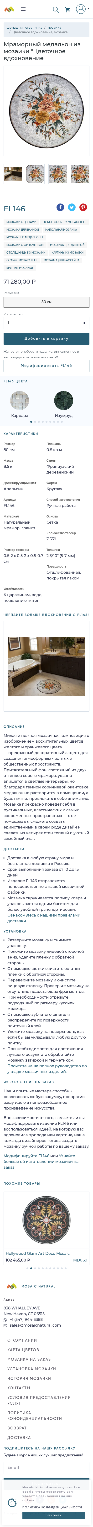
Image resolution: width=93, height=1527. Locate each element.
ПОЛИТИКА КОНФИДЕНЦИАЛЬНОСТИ (34, 1416)
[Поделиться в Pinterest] (83, 207)
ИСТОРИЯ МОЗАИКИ (29, 1379)
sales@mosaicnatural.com (35, 1325)
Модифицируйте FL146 (26, 1156)
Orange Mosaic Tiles (21, 260)
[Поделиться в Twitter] (71, 207)
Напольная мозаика (61, 230)
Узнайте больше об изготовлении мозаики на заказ (41, 1162)
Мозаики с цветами (21, 222)
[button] (56, 9)
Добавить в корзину (46, 339)
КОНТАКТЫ (19, 1388)
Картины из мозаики (67, 252)
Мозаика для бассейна (61, 260)
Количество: (13, 314)
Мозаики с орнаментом (25, 245)
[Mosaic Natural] (9, 11)
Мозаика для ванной (22, 230)
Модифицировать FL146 (46, 366)
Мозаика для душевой (67, 245)
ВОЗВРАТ (17, 1428)
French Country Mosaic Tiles (64, 222)
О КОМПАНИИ (22, 1341)
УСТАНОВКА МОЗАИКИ (31, 1369)
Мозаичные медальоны (24, 237)
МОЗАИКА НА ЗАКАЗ (29, 1360)
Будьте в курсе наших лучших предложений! (43, 1455)
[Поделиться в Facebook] (60, 207)
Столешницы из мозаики (25, 252)
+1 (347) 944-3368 (26, 1319)
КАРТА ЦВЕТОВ (23, 1350)
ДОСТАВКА (19, 1438)
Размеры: (11, 293)
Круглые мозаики (19, 268)
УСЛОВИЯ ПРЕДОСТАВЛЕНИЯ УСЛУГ (39, 1401)
